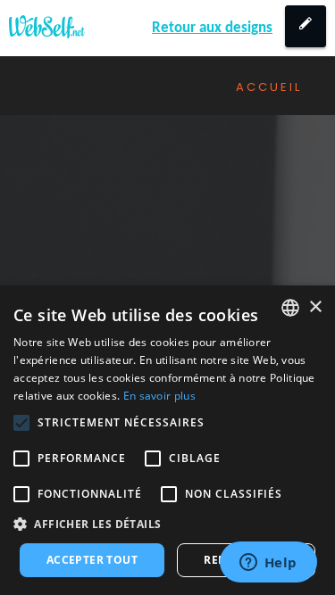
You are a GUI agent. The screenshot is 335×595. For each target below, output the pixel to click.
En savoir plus (159, 395)
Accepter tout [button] (92, 559)
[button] (167, 524)
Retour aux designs (212, 28)
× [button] (315, 307)
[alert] (167, 440)
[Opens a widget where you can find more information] (268, 563)
